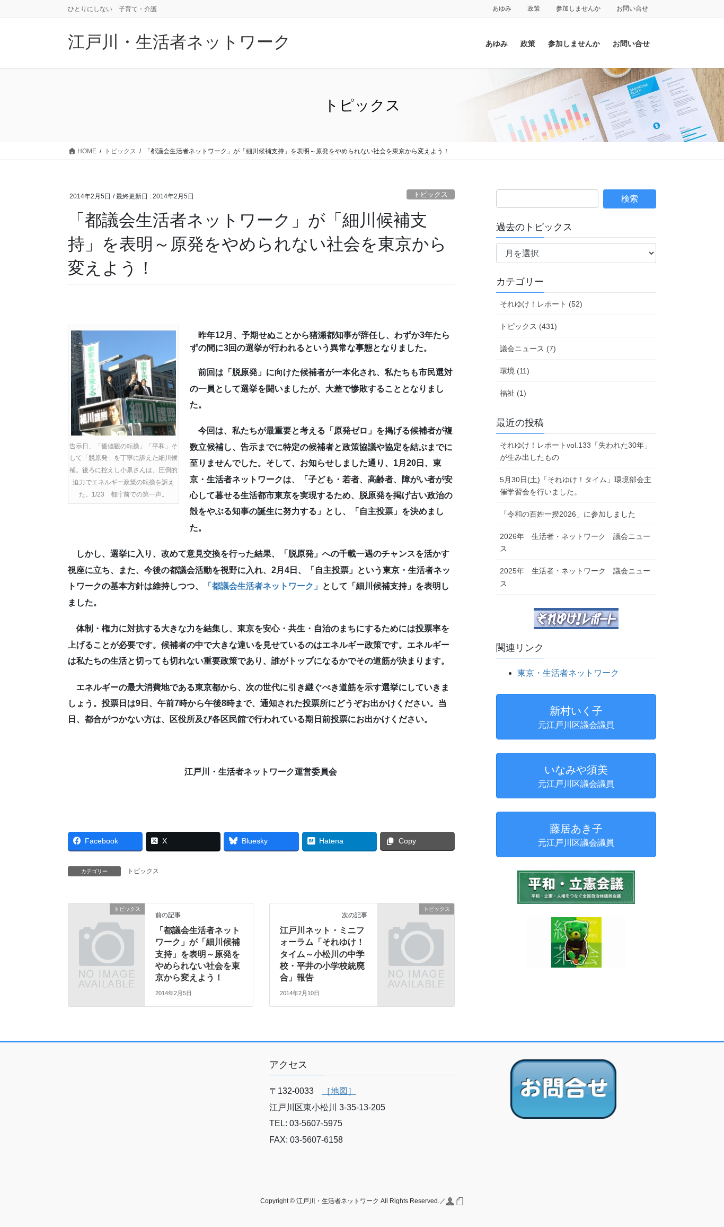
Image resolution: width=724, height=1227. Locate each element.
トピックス (430, 194)
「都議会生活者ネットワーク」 (263, 585)
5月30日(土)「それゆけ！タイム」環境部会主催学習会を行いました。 (575, 485)
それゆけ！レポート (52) (541, 304)
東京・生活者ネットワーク (568, 672)
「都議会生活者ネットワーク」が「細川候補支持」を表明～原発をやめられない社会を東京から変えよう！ (197, 954)
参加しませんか (578, 8)
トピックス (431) (528, 326)
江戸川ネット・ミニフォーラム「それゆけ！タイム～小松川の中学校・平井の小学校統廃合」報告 (322, 954)
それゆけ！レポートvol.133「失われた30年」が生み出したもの (575, 451)
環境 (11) (514, 371)
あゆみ (501, 8)
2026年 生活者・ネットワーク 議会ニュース (575, 542)
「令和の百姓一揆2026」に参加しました (567, 514)
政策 (533, 8)
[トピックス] (106, 926)
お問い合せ (632, 8)
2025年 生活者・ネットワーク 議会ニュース (575, 577)
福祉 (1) (513, 393)
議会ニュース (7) (528, 348)
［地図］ (339, 1090)
